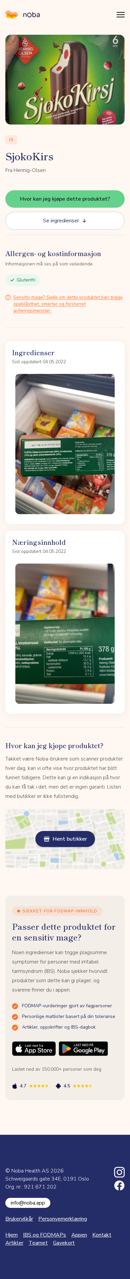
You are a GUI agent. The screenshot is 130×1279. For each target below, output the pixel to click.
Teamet (38, 1243)
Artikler (14, 1243)
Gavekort (64, 1243)
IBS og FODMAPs (44, 1235)
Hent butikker (70, 839)
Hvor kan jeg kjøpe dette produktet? (65, 199)
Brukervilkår (19, 1219)
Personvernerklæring (62, 1219)
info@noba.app (28, 1203)
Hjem (11, 1235)
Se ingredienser (61, 220)
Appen (79, 1235)
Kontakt (101, 1235)
